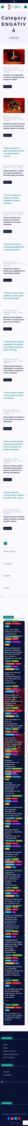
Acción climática (14, 310)
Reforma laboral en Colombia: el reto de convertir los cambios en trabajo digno (13, 419)
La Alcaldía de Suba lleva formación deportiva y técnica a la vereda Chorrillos (14, 993)
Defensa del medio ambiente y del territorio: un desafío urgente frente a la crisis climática (13, 320)
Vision (5, 1048)
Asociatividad (21, 212)
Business (8, 768)
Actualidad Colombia (6, 70)
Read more (7, 86)
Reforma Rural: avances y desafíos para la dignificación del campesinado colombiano (13, 271)
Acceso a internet (14, 359)
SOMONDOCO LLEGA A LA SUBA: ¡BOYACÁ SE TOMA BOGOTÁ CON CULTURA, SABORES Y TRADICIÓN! (14, 946)
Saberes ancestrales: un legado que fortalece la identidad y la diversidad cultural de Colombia (13, 173)
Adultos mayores (6, 511)
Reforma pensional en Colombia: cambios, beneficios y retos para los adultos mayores (13, 519)
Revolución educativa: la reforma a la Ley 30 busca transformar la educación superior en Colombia (14, 126)
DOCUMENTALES (10, 663)
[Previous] (21, 617)
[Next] (23, 617)
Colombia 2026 (6, 412)
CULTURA (8, 636)
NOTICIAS (8, 620)
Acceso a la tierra (14, 261)
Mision (5, 1045)
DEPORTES (15, 636)
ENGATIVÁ (8, 686)
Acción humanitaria (15, 68)
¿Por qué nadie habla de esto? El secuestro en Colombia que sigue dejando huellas (14, 634)
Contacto (6, 1072)
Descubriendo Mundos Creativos (14, 1123)
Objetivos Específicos (10, 1054)
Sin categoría (16, 623)
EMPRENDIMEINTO (10, 710)
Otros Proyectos (9, 1057)
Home (14, 38)
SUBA (7, 626)
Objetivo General (9, 1051)
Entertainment (17, 771)
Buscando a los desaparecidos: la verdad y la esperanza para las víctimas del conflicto (13, 77)
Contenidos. (7, 1075)
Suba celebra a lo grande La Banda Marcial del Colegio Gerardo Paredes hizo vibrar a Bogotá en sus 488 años (13, 654)
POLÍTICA (15, 620)
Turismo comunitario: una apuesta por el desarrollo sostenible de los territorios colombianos (12, 789)
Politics (8, 623)
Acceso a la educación (15, 116)
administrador (8, 68)
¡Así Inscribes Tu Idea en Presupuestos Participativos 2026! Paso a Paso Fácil (14, 724)
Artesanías (21, 165)
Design (14, 748)
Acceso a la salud (15, 459)
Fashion (8, 798)
